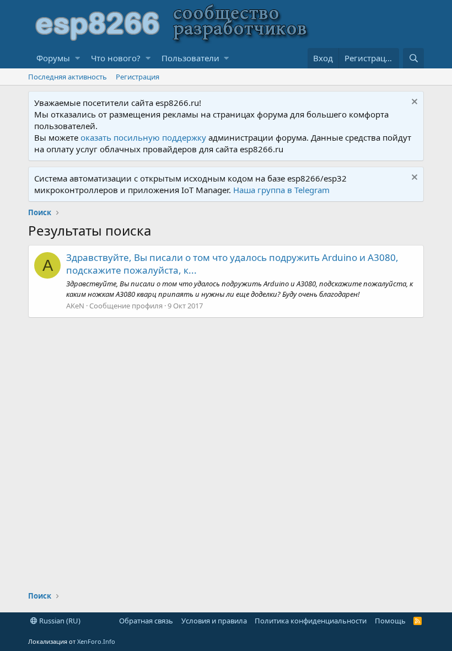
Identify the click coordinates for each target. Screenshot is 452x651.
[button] (77, 58)
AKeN (75, 306)
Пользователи (190, 57)
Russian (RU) (58, 621)
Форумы (53, 57)
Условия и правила (214, 621)
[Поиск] (413, 58)
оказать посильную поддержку (143, 137)
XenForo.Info (96, 641)
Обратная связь (146, 621)
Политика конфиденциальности (311, 621)
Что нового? (116, 57)
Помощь (390, 621)
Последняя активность (67, 77)
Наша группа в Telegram (281, 189)
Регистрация (137, 77)
